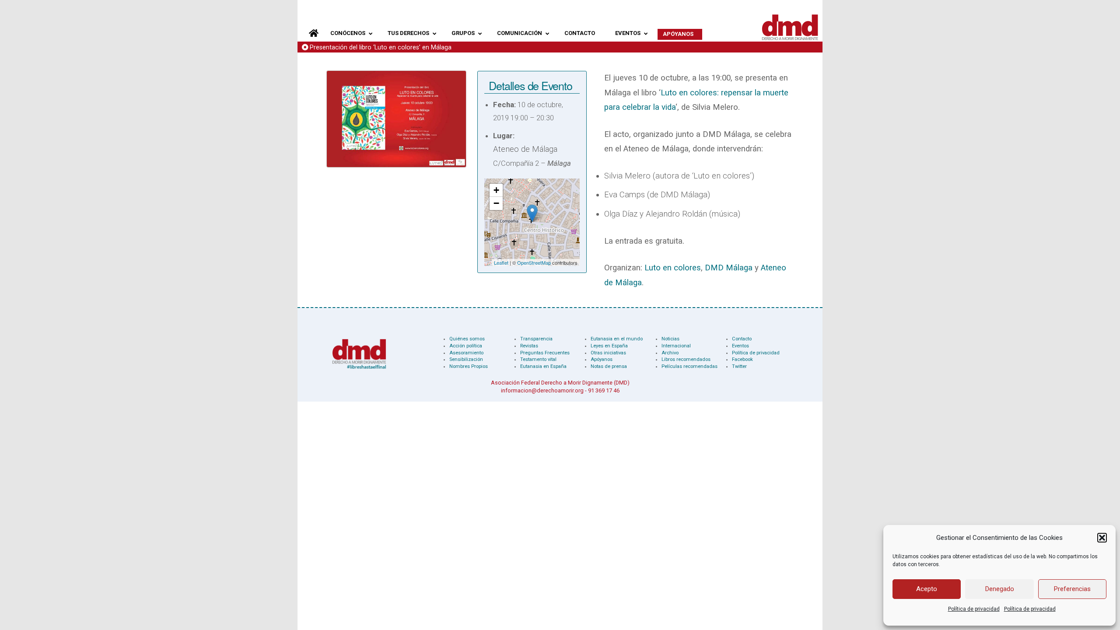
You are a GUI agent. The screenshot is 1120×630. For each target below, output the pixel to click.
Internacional (676, 346)
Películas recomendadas (690, 366)
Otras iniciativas (608, 353)
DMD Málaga (728, 268)
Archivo (670, 353)
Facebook (742, 359)
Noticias (670, 339)
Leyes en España (609, 346)
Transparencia (536, 339)
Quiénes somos (467, 339)
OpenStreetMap (534, 262)
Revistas (529, 346)
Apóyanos (601, 359)
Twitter (739, 366)
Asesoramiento (466, 353)
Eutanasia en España (543, 366)
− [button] (496, 203)
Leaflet (501, 262)
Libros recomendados (686, 359)
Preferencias (1072, 589)
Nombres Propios (468, 366)
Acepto (926, 589)
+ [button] (496, 190)
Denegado (999, 589)
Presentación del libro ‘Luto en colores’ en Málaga (381, 47)
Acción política (465, 346)
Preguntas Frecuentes (545, 353)
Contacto (742, 339)
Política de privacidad (974, 609)
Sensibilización (466, 359)
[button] (1102, 537)
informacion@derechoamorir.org (542, 390)
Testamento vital (538, 359)
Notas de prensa (609, 366)
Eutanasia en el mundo (617, 339)
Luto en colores (672, 268)
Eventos (740, 346)
